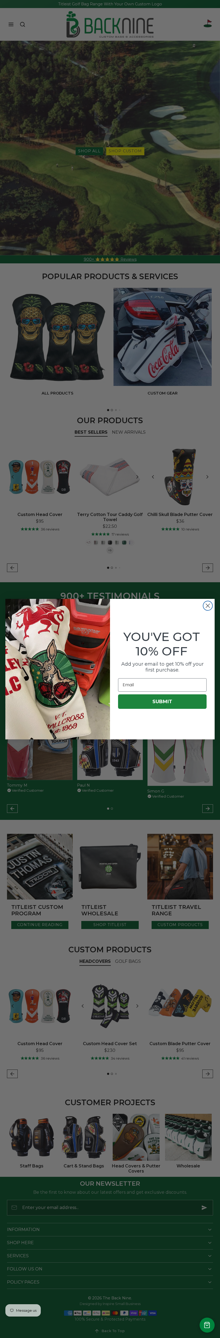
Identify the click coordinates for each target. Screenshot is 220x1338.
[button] (207, 1325)
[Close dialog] (207, 605)
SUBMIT (162, 702)
